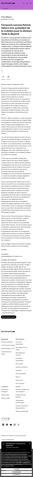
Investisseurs (4, 386)
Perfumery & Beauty (7, 342)
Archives (6, 8)
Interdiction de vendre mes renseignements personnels (16, 463)
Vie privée (18, 462)
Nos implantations (21, 373)
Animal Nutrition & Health (6, 353)
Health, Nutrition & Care (8, 348)
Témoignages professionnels (20, 401)
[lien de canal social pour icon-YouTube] (11, 425)
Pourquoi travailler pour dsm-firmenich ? (22, 390)
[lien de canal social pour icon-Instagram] (15, 425)
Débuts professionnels (22, 411)
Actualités (18, 370)
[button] (27, 3)
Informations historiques (4, 390)
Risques (18, 377)
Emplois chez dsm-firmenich (21, 396)
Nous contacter (20, 383)
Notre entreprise (20, 339)
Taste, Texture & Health (8, 345)
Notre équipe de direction (20, 354)
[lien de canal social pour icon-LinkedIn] (3, 425)
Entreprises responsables (19, 359)
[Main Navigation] (31, 3)
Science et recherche (22, 367)
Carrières (18, 386)
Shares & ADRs (5, 398)
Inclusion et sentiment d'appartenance (22, 407)
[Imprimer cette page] (8, 76)
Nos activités (4, 339)
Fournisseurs (19, 380)
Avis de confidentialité (7, 439)
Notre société (5, 395)
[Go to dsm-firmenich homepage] (8, 3)
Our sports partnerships (19, 343)
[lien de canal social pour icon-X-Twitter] (18, 425)
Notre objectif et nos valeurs (21, 348)
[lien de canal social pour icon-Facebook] (7, 425)
